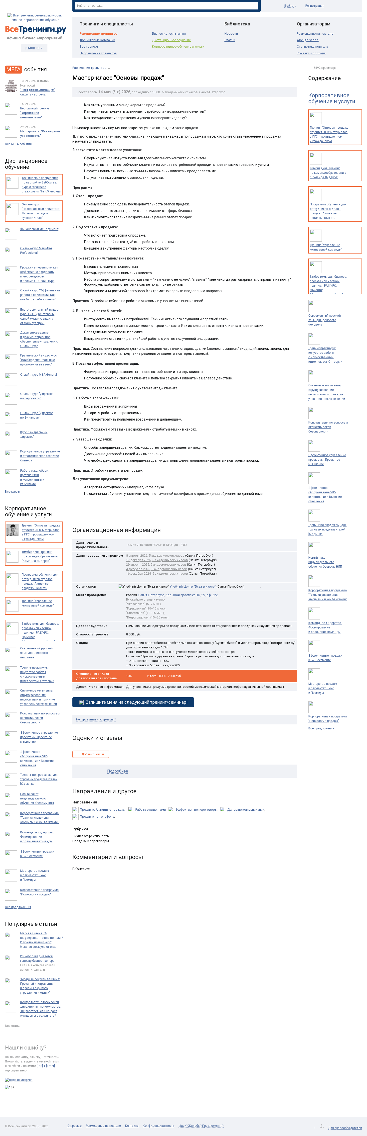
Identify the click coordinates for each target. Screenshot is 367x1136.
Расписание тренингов (99, 33)
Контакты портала (311, 53)
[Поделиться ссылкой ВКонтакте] (76, 514)
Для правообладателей (345, 1128)
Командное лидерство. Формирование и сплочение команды (325, 627)
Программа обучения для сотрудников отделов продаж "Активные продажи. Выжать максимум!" (328, 213)
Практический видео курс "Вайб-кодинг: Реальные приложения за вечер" (38, 360)
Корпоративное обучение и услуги (178, 46)
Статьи (229, 40)
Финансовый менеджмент (39, 229)
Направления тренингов (98, 53)
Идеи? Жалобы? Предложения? (201, 1126)
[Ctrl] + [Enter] (46, 1066)
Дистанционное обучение (171, 40)
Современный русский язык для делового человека (324, 320)
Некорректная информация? (96, 719)
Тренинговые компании (97, 40)
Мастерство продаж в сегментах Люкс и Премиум (322, 688)
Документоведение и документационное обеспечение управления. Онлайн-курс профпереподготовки (39, 341)
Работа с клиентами (150, 809)
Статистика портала (312, 46)
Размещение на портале (315, 33)
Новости (231, 33)
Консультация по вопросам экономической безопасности (328, 427)
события (26, 69)
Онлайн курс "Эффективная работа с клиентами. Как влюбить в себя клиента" (40, 295)
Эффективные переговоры (196, 809)
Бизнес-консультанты (169, 33)
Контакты (132, 1126)
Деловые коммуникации (245, 809)
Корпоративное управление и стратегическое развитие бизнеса (40, 456)
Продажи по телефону (97, 816)
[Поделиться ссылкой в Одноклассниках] (87, 514)
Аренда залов (308, 40)
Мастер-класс (40, 134)
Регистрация (314, 5)
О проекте (74, 1126)
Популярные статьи (31, 924)
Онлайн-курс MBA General (38, 374)
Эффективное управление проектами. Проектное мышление (327, 459)
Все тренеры (89, 46)
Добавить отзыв (93, 754)
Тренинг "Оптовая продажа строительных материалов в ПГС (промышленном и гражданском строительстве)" (329, 136)
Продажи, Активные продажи (103, 809)
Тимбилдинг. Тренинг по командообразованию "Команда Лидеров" (328, 173)
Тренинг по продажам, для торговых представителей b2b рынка (327, 529)
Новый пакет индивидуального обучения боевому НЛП (325, 562)
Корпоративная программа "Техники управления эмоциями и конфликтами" (327, 595)
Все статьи (12, 1026)
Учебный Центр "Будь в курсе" (193, 586)
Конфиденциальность (158, 1126)
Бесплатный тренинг (34, 113)
